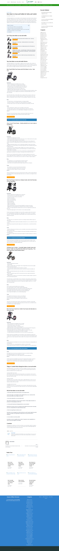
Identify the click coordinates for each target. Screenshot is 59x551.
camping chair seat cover (43, 39)
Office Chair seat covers (43, 59)
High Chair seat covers (43, 49)
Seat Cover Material (43, 69)
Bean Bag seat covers (43, 34)
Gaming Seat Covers (43, 48)
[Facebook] (35, 2)
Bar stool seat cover (43, 33)
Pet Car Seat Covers (43, 60)
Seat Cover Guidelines (43, 67)
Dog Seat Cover (42, 44)
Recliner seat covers (43, 64)
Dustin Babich (13, 432)
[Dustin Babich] (9, 434)
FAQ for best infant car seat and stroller (14, 30)
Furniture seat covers (29, 514)
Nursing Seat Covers (29, 525)
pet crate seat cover (43, 61)
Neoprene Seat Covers (43, 56)
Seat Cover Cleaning (43, 66)
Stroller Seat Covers (29, 541)
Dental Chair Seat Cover (43, 42)
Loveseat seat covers (43, 53)
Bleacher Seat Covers (43, 38)
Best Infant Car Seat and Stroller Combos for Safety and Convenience (13, 445)
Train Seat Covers (42, 75)
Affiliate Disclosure (45, 496)
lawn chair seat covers (29, 519)
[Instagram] (38, 2)
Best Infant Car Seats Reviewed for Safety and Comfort (31, 445)
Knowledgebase (42, 50)
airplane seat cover (43, 32)
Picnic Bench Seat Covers (29, 530)
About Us (40, 496)
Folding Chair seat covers (43, 45)
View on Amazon (15, 39)
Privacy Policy (51, 496)
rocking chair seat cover (43, 65)
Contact (46, 498)
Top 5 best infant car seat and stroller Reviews (15, 28)
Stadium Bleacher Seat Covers (44, 71)
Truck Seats (42, 76)
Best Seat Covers (9, 12)
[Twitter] (37, 2)
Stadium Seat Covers (43, 72)
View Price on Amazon (11, 116)
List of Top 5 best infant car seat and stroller (15, 26)
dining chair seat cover (43, 43)
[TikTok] (41, 2)
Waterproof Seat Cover (43, 77)
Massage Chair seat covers (44, 54)
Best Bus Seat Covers (29, 503)
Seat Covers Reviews (43, 70)
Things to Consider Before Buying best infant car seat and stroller (18, 29)
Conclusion (10, 31)
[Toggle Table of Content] (28, 25)
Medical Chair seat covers (44, 55)
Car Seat (29, 508)
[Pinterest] (40, 2)
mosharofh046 (31, 485)
